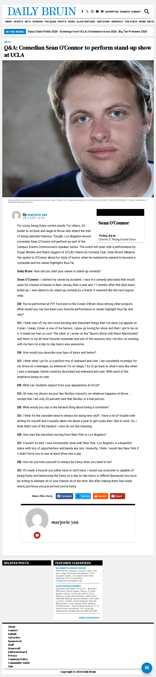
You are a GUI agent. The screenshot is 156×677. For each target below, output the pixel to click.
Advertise (112, 11)
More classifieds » (89, 617)
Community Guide (19, 663)
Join (10, 666)
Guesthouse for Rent (68, 585)
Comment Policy (18, 659)
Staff (11, 645)
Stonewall (14, 648)
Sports (18, 21)
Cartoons (103, 21)
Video (71, 21)
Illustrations (85, 21)
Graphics (117, 21)
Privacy (12, 655)
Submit (136, 11)
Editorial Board (17, 652)
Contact (13, 630)
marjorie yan (37, 215)
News (8, 21)
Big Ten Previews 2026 (133, 31)
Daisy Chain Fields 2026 (43, 31)
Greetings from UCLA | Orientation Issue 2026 (88, 31)
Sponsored (14, 641)
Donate (125, 11)
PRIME (142, 21)
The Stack (130, 21)
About (11, 627)
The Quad (50, 21)
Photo (62, 21)
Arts (28, 21)
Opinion (37, 21)
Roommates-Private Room (71, 568)
